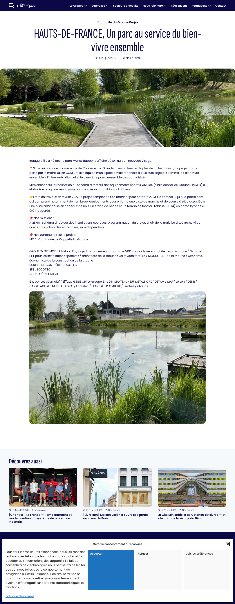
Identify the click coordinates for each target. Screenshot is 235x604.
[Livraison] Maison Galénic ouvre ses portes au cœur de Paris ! (116, 516)
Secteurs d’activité (125, 6)
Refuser (143, 553)
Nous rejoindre (153, 6)
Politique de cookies (20, 596)
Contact (220, 6)
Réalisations (179, 6)
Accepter (96, 553)
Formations (199, 6)
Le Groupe (76, 6)
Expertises (98, 6)
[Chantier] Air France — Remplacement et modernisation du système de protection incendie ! (40, 518)
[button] (227, 544)
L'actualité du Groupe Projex (117, 22)
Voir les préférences (199, 553)
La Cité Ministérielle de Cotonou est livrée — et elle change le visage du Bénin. (191, 516)
